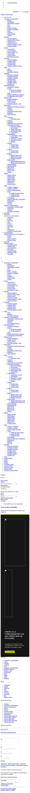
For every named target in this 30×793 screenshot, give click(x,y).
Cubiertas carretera (12, 59)
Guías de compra (11, 238)
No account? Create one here (8, 788)
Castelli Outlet (11, 246)
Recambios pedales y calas (14, 103)
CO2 (8, 25)
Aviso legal (4, 763)
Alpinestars (10, 217)
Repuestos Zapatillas (12, 75)
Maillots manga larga (16, 157)
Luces (8, 26)
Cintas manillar (11, 34)
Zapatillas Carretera (12, 78)
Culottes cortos (14, 146)
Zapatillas (6, 73)
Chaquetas (10, 122)
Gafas (5, 67)
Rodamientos (10, 201)
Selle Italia (10, 226)
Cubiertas (6, 58)
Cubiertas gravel (11, 63)
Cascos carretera (11, 50)
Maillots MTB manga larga (18, 163)
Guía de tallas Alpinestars (10, 716)
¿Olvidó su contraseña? (7, 783)
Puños (9, 31)
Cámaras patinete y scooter (14, 44)
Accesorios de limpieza (13, 211)
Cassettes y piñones (12, 188)
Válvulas (9, 204)
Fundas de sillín (11, 184)
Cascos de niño (11, 55)
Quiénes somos (8, 697)
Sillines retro (10, 182)
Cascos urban (10, 53)
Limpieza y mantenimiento (11, 205)
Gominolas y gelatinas (13, 87)
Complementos (11, 134)
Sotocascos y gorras (16, 140)
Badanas (13, 141)
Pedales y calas (8, 97)
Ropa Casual (10, 170)
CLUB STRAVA (12, 2)
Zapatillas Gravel (11, 81)
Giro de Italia (14, 128)
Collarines (10, 110)
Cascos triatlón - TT (12, 52)
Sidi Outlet (10, 254)
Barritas (9, 88)
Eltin (8, 222)
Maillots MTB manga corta (18, 161)
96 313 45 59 (4, 729)
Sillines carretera (11, 175)
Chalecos (9, 120)
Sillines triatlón (11, 179)
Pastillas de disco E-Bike (17, 193)
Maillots (9, 154)
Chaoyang (10, 220)
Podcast (9, 235)
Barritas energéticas (16, 91)
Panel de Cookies (10, 765)
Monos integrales (11, 164)
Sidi (8, 228)
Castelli (9, 219)
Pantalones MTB (11, 166)
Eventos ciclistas (11, 240)
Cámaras (6, 37)
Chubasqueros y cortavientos (14, 123)
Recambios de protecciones (14, 111)
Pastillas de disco (15, 196)
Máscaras (9, 70)
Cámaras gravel (11, 41)
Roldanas (9, 202)
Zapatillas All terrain (12, 76)
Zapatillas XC (11, 84)
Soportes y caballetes (12, 29)
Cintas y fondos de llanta (13, 190)
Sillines (6, 173)
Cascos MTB (10, 49)
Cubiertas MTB (11, 61)
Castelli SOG (14, 132)
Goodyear (10, 225)
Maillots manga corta (16, 155)
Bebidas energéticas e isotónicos (15, 94)
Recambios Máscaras (12, 72)
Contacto (6, 704)
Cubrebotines (14, 137)
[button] (7, 17)
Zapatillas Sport (11, 79)
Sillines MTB (10, 178)
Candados (10, 32)
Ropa (5, 116)
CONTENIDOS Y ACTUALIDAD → (14, 234)
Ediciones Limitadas (16, 126)
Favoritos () (16, 11)
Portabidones (10, 22)
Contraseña (4, 780)
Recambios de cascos (12, 56)
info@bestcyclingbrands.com (8, 732)
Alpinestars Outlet (12, 245)
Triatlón (9, 172)
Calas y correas (11, 102)
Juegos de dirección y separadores (16, 199)
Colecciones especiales (13, 125)
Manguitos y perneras (16, 138)
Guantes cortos (14, 150)
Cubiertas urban (11, 64)
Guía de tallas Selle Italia (10, 720)
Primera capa (10, 169)
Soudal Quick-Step (16, 129)
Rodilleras (10, 113)
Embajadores (10, 229)
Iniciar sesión (4, 480)
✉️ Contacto (25, 11)
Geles (8, 93)
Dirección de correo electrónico (9, 777)
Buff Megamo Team (16, 131)
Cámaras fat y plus (12, 43)
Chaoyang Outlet (11, 248)
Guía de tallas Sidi (9, 722)
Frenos (9, 191)
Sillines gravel (11, 176)
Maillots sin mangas (16, 158)
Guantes (9, 149)
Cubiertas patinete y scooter (14, 66)
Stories (9, 237)
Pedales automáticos (12, 99)
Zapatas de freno (15, 194)
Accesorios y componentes (11, 19)
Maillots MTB (11, 160)
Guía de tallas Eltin (9, 719)
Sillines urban (10, 181)
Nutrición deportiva (9, 85)
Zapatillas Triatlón (12, 82)
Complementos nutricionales (14, 96)
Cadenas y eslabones (12, 187)
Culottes (9, 143)
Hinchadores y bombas (13, 23)
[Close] (1, 258)
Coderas (9, 108)
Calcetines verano (15, 119)
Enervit (9, 223)
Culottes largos (14, 144)
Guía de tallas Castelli (9, 717)
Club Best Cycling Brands (14, 231)
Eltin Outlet (10, 249)
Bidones (9, 20)
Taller (5, 185)
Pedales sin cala (11, 100)
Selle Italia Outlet (11, 252)
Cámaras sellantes (12, 46)
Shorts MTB (10, 167)
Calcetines (10, 117)
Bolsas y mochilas (12, 28)
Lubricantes (10, 208)
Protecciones (7, 105)
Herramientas (10, 198)
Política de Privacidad (13, 763)
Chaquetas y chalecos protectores (16, 107)
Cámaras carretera (12, 38)
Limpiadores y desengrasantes (15, 207)
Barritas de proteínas (16, 90)
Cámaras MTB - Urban (13, 40)
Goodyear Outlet (11, 251)
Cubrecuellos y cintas (16, 135)
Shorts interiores (11, 114)
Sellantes (9, 210)
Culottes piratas (15, 147)
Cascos (6, 47)
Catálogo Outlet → (9, 243)
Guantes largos (14, 152)
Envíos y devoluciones (10, 707)
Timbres (9, 35)
